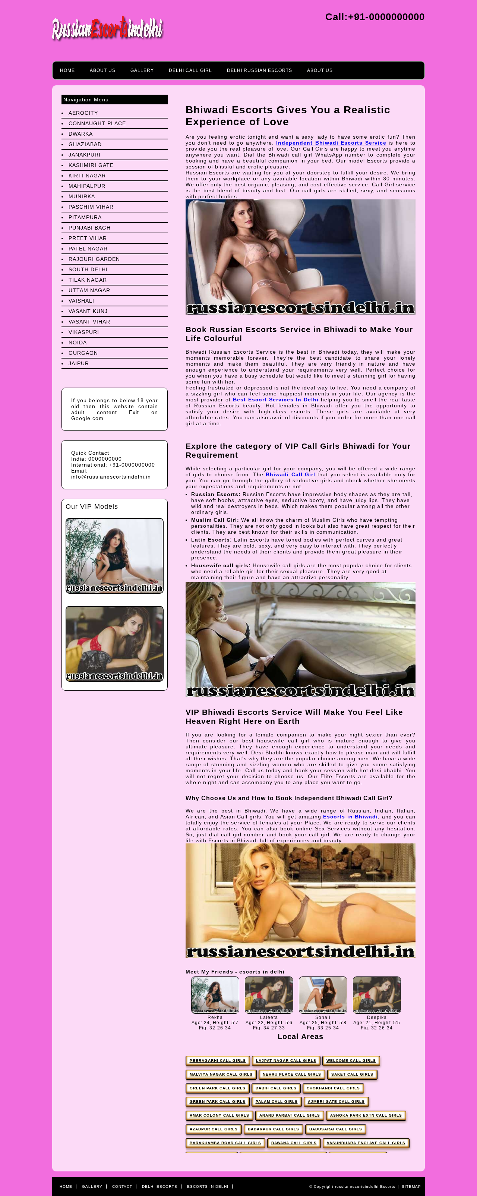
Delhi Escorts (159, 1186)
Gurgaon (83, 353)
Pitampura (85, 217)
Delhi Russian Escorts (259, 70)
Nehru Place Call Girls (292, 1074)
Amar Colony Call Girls (219, 1115)
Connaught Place (97, 123)
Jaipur (79, 363)
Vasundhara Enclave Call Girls (366, 1143)
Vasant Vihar (89, 322)
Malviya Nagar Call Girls (221, 1074)
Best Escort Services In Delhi (276, 400)
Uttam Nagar (89, 290)
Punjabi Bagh (90, 228)
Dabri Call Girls (276, 1088)
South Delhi (88, 269)
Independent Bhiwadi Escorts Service (331, 143)
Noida (78, 342)
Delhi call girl (190, 70)
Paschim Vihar (91, 207)
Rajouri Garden (94, 259)
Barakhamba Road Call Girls (225, 1143)
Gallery (142, 70)
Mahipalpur (87, 186)
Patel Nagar (88, 249)
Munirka (82, 196)
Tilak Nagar (88, 280)
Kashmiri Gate (91, 165)
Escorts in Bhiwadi (350, 817)
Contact (122, 1186)
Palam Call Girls (277, 1101)
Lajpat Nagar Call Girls (286, 1060)
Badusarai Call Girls (335, 1129)
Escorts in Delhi (207, 1186)
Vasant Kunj (88, 311)
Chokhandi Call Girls (333, 1088)
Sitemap (411, 1186)
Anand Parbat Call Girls (289, 1115)
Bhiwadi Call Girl (290, 474)
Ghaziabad (85, 144)
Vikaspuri (84, 332)
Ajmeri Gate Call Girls (336, 1101)
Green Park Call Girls (218, 1088)
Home (67, 70)
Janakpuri (85, 155)
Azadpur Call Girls (214, 1129)
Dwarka (81, 134)
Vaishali (81, 301)
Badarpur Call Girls (273, 1129)
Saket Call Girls (352, 1074)
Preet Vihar (88, 238)
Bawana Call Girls (294, 1143)
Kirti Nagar (87, 176)
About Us (103, 70)
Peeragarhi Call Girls (218, 1060)
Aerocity (83, 113)
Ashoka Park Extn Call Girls (366, 1115)
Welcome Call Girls (351, 1060)
